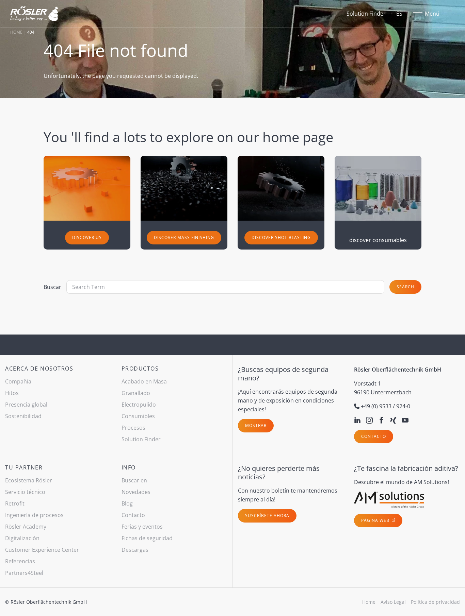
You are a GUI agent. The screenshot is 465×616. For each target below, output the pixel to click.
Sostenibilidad (23, 416)
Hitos (12, 393)
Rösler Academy (25, 526)
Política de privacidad (435, 602)
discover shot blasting (281, 237)
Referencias (20, 561)
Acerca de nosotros (39, 368)
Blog (127, 503)
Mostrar (256, 425)
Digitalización (22, 538)
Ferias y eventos (142, 526)
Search (405, 287)
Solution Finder (366, 13)
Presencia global (26, 404)
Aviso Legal (393, 602)
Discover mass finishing (184, 237)
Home (16, 32)
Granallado (136, 393)
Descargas (135, 549)
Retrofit (15, 503)
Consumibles (138, 416)
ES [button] (399, 13)
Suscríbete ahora (267, 515)
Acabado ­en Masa (144, 381)
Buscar (52, 287)
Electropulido (139, 404)
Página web (376, 520)
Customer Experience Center (42, 549)
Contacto (373, 436)
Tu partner (24, 467)
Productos (140, 368)
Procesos (133, 427)
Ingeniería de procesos (34, 515)
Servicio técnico (25, 492)
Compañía (18, 381)
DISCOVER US (87, 237)
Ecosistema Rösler (28, 480)
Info (129, 467)
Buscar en (134, 480)
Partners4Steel (24, 573)
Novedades (136, 492)
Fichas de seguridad (147, 538)
